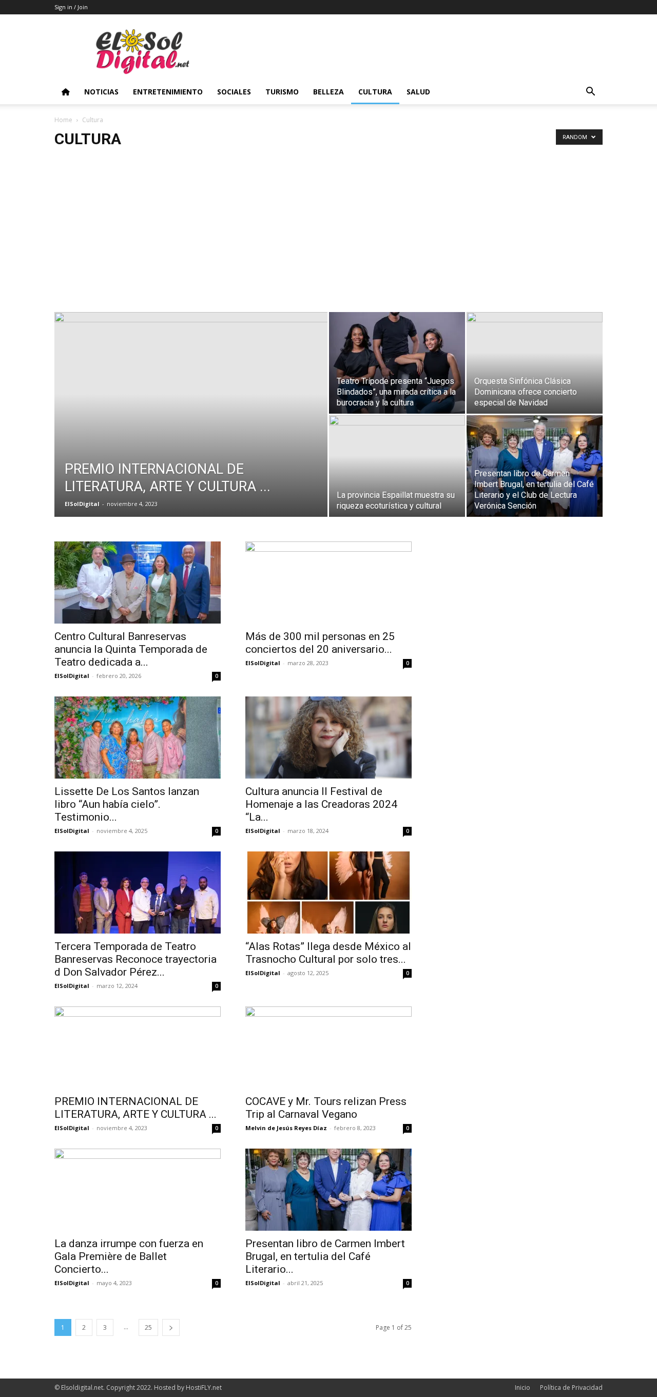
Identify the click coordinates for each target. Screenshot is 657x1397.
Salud (418, 91)
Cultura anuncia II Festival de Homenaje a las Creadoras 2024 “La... (321, 804)
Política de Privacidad (571, 1387)
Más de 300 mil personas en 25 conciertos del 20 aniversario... (320, 642)
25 (148, 1327)
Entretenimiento (168, 91)
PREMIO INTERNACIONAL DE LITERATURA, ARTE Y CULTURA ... (135, 1107)
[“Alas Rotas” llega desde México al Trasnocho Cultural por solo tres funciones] (328, 892)
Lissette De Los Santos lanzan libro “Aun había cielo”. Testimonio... (126, 804)
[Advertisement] (328, 235)
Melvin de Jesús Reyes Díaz (286, 1128)
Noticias (101, 91)
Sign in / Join (71, 7)
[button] (590, 93)
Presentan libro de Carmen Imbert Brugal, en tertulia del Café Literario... (325, 1256)
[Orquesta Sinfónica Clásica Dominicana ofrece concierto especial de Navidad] (535, 363)
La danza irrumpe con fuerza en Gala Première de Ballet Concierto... (128, 1256)
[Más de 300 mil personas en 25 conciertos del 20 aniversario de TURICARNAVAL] (328, 582)
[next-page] (171, 1327)
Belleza (328, 91)
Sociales (234, 91)
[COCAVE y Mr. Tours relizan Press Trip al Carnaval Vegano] (328, 1047)
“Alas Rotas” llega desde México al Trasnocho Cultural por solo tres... (328, 952)
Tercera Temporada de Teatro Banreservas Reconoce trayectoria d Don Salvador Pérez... (135, 959)
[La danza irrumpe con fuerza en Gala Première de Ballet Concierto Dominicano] (137, 1190)
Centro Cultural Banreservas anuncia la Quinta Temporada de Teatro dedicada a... (130, 649)
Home (63, 119)
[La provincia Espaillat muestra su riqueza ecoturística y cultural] (397, 466)
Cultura (375, 91)
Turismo (282, 91)
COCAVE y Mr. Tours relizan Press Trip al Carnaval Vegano (326, 1107)
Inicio (522, 1387)
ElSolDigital (82, 504)
